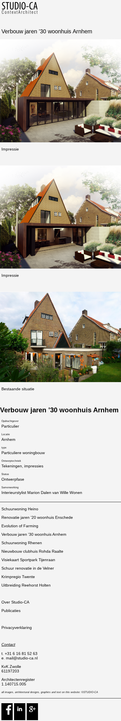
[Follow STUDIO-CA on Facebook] (7, 718)
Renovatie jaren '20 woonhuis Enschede (37, 517)
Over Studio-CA (15, 602)
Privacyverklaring (16, 627)
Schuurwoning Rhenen (21, 543)
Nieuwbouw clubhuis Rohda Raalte (32, 551)
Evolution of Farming (19, 526)
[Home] (19, 12)
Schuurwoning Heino (19, 509)
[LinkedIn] (19, 718)
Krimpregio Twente (18, 576)
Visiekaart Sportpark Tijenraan (28, 559)
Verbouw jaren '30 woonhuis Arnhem (33, 534)
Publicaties (11, 610)
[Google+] (32, 718)
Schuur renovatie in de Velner (27, 568)
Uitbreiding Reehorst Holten (26, 585)
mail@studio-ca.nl (22, 658)
